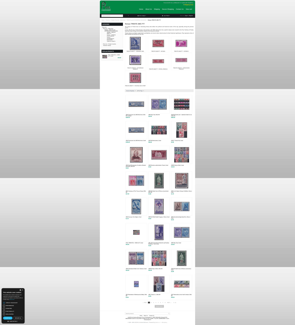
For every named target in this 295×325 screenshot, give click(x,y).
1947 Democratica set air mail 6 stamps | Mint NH (181, 295)
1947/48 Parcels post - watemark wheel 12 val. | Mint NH (181, 115)
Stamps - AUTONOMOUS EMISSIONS (110, 38)
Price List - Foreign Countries (109, 44)
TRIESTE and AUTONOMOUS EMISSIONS (136, 20)
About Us (148, 9)
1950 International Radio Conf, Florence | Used (136, 268)
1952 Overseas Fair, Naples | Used (133, 217)
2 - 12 (174, 302)
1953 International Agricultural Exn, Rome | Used (180, 217)
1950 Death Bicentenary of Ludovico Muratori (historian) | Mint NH (136, 166)
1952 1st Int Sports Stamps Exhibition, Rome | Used (181, 192)
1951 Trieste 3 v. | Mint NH (154, 294)
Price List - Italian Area (108, 28)
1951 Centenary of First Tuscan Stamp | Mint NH (136, 192)
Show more (159, 306)
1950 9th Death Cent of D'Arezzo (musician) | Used (181, 269)
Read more (12, 299)
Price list (108, 20)
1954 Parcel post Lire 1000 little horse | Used (136, 140)
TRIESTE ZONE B (111, 41)
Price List (104, 27)
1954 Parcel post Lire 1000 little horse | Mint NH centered (135, 115)
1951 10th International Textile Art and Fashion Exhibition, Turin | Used (158, 243)
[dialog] (13, 305)
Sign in (186, 15)
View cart (189, 9)
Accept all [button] (8, 318)
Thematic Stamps (107, 45)
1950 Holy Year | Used (176, 242)
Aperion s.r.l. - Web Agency (161, 322)
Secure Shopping (168, 9)
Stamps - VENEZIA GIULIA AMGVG (111, 35)
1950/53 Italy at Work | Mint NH (155, 268)
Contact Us (180, 9)
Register (191, 15)
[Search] (122, 16)
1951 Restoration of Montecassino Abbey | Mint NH (136, 295)
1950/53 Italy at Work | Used (177, 165)
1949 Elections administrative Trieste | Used (158, 165)
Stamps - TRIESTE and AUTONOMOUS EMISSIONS (111, 30)
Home (141, 9)
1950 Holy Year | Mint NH (154, 114)
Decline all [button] (18, 318)
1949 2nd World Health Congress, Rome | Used (158, 217)
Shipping (157, 9)
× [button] (22, 290)
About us (146, 315)
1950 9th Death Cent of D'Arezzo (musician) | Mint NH (158, 192)
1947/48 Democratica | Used (154, 140)
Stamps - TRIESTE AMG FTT (111, 33)
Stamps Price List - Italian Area (118, 20)
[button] (13, 321)
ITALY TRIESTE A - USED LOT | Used (134, 242)
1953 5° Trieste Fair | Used (177, 140)
